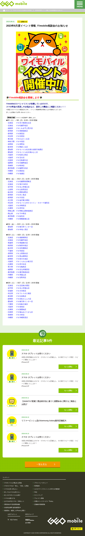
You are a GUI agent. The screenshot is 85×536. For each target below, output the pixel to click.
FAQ (35, 492)
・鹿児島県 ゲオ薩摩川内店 (17, 168)
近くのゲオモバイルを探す (12, 495)
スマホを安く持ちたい (11, 489)
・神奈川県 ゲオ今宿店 (15, 141)
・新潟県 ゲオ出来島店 (16, 296)
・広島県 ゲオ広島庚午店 (17, 160)
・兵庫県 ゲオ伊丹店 (15, 208)
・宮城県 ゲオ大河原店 (16, 291)
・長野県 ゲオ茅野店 (15, 144)
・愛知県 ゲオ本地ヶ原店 (17, 229)
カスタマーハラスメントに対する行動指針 (47, 489)
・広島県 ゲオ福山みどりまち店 (19, 312)
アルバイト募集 (39, 498)
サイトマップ (38, 495)
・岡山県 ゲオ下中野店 (16, 213)
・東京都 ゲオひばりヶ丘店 (17, 139)
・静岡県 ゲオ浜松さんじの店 (18, 299)
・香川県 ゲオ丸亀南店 (16, 267)
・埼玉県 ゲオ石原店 (15, 136)
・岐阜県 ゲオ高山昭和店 (17, 256)
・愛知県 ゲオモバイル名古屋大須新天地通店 (24, 149)
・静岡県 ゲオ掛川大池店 (17, 259)
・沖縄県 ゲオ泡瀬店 (15, 173)
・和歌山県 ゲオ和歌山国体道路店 (19, 211)
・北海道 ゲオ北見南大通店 (17, 285)
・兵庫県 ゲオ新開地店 (16, 309)
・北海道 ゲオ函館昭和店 (17, 237)
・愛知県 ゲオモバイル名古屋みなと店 (22, 152)
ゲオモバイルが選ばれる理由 (13, 483)
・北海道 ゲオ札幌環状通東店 (18, 181)
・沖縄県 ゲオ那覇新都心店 (17, 219)
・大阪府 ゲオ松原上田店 (17, 155)
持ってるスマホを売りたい (12, 492)
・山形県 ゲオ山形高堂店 (17, 189)
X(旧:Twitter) (13, 519)
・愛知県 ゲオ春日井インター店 (19, 227)
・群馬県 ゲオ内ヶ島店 (16, 195)
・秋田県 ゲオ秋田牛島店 (17, 245)
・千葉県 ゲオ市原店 (15, 251)
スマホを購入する (9, 498)
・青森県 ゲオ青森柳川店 (17, 243)
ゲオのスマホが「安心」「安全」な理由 (16, 486)
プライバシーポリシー (41, 483)
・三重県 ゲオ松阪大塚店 (17, 304)
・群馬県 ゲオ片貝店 (15, 197)
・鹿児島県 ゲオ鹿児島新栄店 (17, 272)
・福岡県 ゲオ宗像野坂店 (17, 163)
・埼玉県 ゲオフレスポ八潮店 (18, 293)
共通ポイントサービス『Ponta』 (44, 501)
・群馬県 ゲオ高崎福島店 (17, 131)
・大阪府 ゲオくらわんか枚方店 (19, 261)
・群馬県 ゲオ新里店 (15, 133)
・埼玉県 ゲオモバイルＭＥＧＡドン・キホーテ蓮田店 (27, 203)
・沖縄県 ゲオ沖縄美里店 (17, 317)
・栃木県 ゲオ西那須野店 (17, 192)
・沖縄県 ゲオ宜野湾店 (16, 277)
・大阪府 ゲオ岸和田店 (16, 205)
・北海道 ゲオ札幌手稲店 (17, 125)
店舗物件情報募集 (39, 504)
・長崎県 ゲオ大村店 (15, 315)
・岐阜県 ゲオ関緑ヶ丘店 (17, 147)
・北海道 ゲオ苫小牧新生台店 (18, 123)
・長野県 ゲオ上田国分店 (17, 253)
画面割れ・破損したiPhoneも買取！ (15, 510)
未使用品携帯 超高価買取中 (12, 507)
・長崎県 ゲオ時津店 (15, 165)
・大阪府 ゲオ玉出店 (15, 157)
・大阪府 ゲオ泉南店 (15, 307)
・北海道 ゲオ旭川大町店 (17, 184)
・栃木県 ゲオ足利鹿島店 (17, 248)
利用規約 (37, 486)
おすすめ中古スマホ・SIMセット (14, 501)
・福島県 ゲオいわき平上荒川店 (19, 128)
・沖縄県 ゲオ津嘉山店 (16, 275)
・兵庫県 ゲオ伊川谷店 (16, 264)
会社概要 (28, 523)
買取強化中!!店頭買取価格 (12, 504)
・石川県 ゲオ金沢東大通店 (17, 200)
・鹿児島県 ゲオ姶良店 (15, 216)
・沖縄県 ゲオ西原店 (15, 171)
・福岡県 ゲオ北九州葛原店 (17, 269)
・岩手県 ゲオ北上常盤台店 (17, 187)
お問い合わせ (77, 528)
